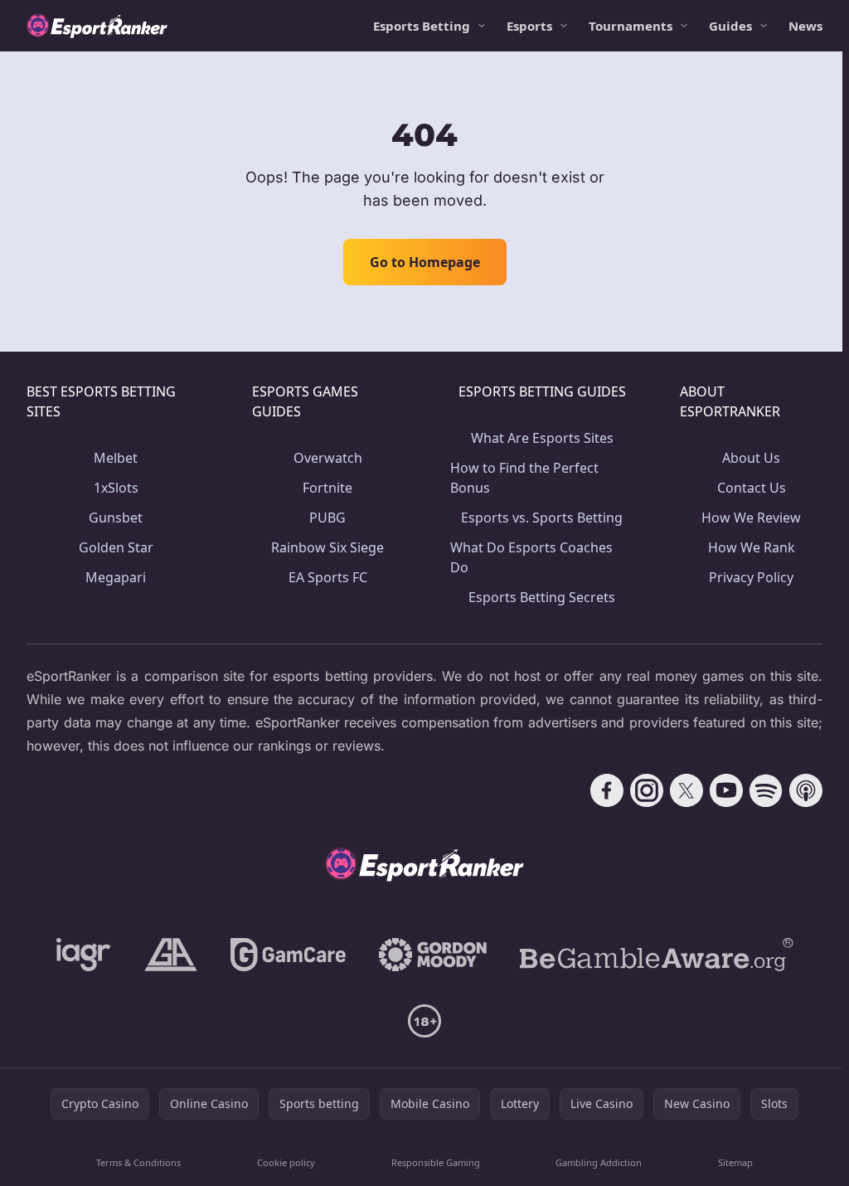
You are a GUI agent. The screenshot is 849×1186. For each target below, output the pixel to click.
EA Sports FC (328, 577)
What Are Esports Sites (542, 438)
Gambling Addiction (598, 1162)
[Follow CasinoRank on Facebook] (606, 790)
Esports (529, 25)
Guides (730, 25)
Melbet (116, 458)
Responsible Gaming (435, 1162)
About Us (751, 458)
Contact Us (751, 488)
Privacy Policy (751, 577)
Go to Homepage (425, 262)
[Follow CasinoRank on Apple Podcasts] (805, 790)
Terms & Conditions (138, 1162)
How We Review (751, 517)
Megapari (115, 577)
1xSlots (116, 488)
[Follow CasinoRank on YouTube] (726, 790)
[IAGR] (83, 954)
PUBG (327, 517)
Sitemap (735, 1162)
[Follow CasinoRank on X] (686, 790)
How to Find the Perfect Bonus (524, 478)
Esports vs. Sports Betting (542, 517)
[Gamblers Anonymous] (170, 954)
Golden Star (116, 547)
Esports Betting (421, 25)
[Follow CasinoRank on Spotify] (766, 790)
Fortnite (327, 488)
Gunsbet (116, 517)
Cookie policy (286, 1162)
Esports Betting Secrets (541, 597)
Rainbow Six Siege (327, 547)
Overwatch (328, 458)
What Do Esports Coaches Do (531, 557)
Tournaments (630, 25)
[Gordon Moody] (433, 954)
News (805, 25)
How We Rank (751, 547)
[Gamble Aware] (656, 954)
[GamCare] (288, 954)
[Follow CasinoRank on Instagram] (646, 790)
